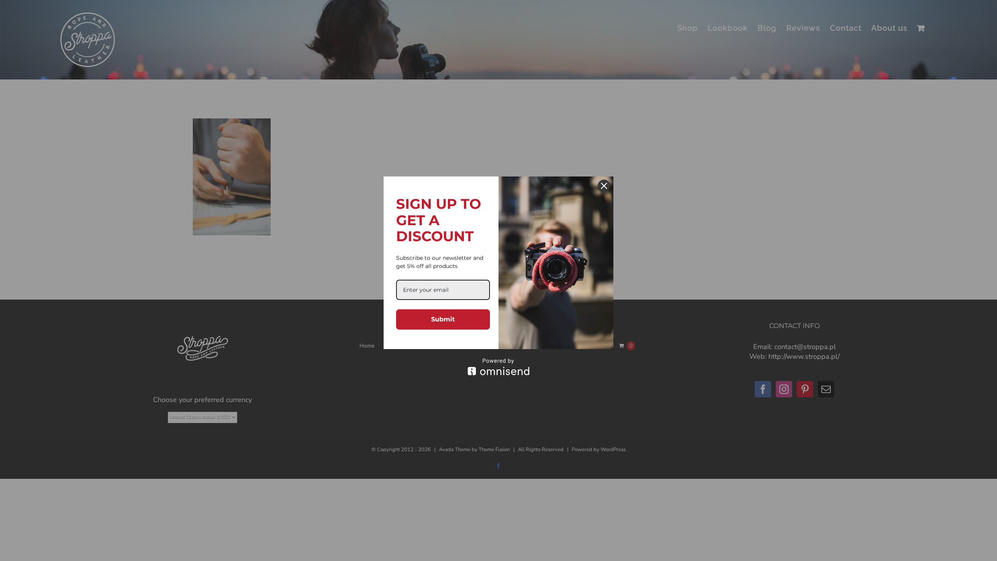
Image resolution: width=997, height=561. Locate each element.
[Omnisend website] (498, 367)
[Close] (604, 185)
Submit (443, 319)
